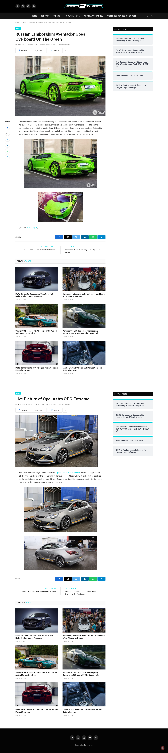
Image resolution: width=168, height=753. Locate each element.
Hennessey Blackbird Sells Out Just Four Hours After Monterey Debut (84, 295)
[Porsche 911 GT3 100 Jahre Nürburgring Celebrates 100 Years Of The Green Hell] (84, 316)
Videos (56, 16)
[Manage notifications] (162, 748)
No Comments (65, 44)
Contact (45, 16)
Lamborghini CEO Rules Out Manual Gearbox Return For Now (82, 369)
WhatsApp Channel (93, 16)
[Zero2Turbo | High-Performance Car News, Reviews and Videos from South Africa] (84, 6)
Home (34, 16)
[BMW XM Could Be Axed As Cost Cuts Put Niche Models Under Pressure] (36, 279)
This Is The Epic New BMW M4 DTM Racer (39, 591)
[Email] (7, 133)
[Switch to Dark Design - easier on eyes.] (151, 16)
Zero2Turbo (21, 44)
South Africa (73, 16)
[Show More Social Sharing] (65, 50)
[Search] (147, 16)
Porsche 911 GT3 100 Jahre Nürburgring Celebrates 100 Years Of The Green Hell (81, 332)
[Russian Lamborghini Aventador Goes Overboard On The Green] (60, 115)
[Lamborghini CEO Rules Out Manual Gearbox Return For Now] (84, 353)
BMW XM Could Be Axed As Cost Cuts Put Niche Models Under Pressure (34, 295)
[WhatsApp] (7, 151)
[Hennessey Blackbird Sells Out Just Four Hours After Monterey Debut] (84, 279)
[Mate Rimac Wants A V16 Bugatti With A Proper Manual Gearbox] (36, 353)
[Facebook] (7, 127)
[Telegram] (7, 156)
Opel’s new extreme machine (68, 472)
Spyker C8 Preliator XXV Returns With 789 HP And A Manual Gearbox (36, 332)
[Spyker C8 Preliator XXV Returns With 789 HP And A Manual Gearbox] (36, 316)
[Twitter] (7, 139)
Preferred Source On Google (121, 16)
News (18, 28)
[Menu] (16, 16)
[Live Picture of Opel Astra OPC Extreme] (56, 466)
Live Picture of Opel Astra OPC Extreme (39, 250)
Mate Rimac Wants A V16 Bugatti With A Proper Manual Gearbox (36, 369)
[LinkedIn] (7, 145)
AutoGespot (32, 227)
